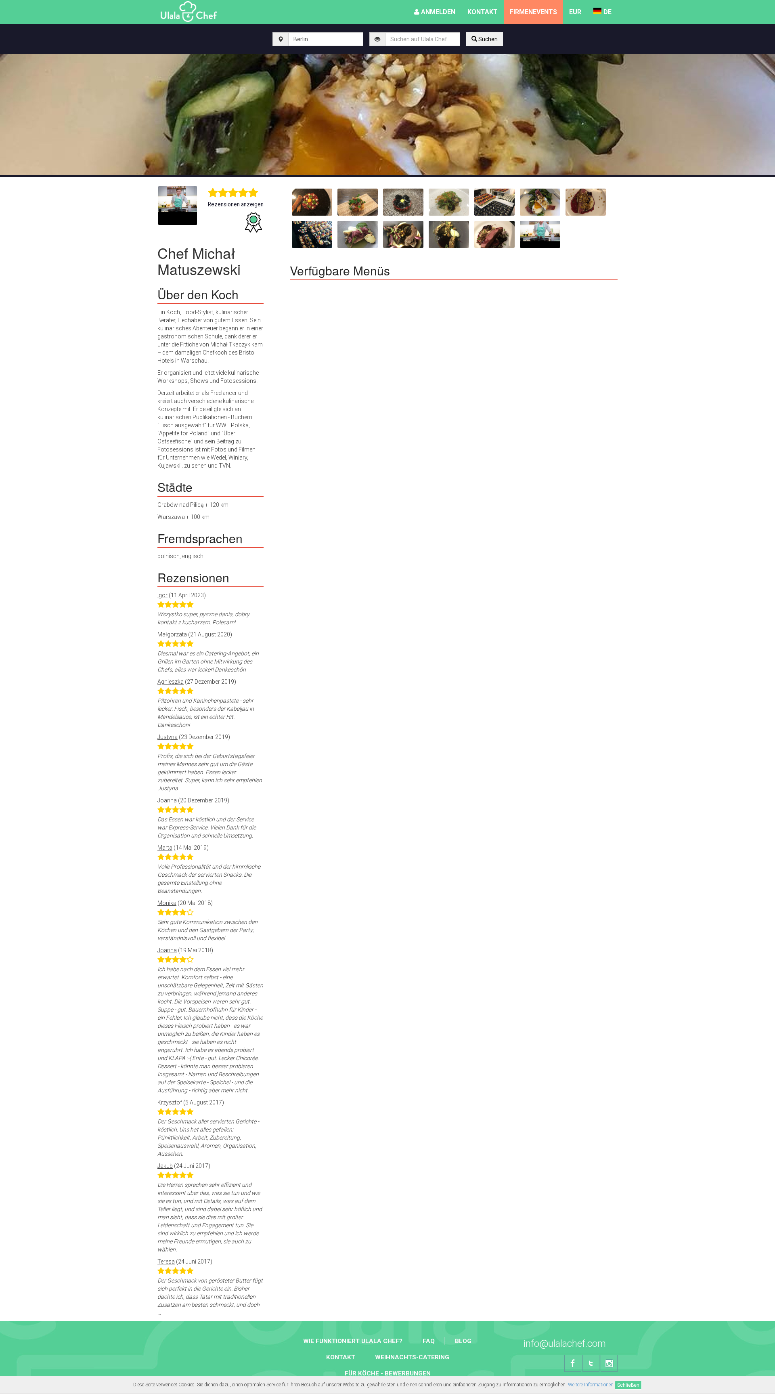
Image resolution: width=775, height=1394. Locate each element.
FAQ (429, 1341)
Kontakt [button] (482, 12)
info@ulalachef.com (565, 1343)
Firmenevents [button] (533, 12)
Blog (463, 1341)
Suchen (487, 39)
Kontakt (340, 1357)
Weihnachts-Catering (412, 1357)
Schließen (628, 1385)
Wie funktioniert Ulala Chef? (352, 1341)
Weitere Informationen (591, 1385)
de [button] (607, 12)
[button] (575, 12)
